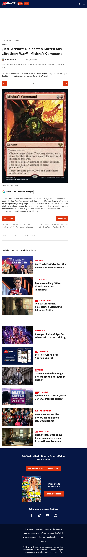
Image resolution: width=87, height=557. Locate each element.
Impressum (29, 529)
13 (24, 235)
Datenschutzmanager (31, 533)
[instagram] (55, 515)
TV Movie (5, 40)
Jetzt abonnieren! (54, 494)
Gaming (18, 40)
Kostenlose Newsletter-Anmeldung (43, 468)
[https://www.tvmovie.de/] (9, 4)
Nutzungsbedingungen (43, 529)
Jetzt (20, 4)
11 (14, 235)
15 (31, 235)
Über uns (42, 537)
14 (27, 235)
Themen (62, 537)
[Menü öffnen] (84, 4)
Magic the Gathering (28, 250)
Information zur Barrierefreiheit (52, 533)
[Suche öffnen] (79, 4)
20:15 (27, 4)
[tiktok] (39, 515)
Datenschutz (57, 529)
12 (17, 235)
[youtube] (47, 515)
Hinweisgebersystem (30, 537)
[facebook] (31, 515)
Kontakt (43, 541)
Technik (12, 40)
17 (38, 235)
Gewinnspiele (52, 537)
